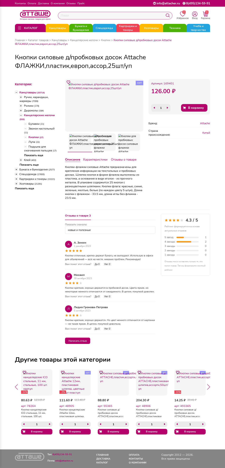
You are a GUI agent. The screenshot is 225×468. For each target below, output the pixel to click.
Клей (30, 160)
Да (97, 264)
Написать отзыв (78, 340)
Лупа (34, 142)
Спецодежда (32, 174)
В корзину (196, 108)
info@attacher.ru (168, 3)
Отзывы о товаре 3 (78, 216)
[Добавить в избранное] (68, 82)
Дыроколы (34, 110)
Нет (107, 264)
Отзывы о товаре (124, 159)
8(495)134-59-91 (198, 3)
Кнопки (35, 137)
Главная (20, 40)
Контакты (20, 3)
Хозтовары (30, 184)
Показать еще (33, 155)
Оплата (32, 3)
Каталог (102, 462)
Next (208, 387)
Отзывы (71, 3)
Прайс (81, 3)
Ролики (31, 106)
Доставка (43, 3)
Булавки (36, 124)
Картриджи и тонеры (37, 179)
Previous (16, 387)
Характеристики (95, 159)
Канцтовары (32, 92)
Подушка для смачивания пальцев (40, 148)
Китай (206, 133)
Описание (72, 159)
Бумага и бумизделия (37, 169)
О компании (58, 3)
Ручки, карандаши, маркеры (34, 99)
